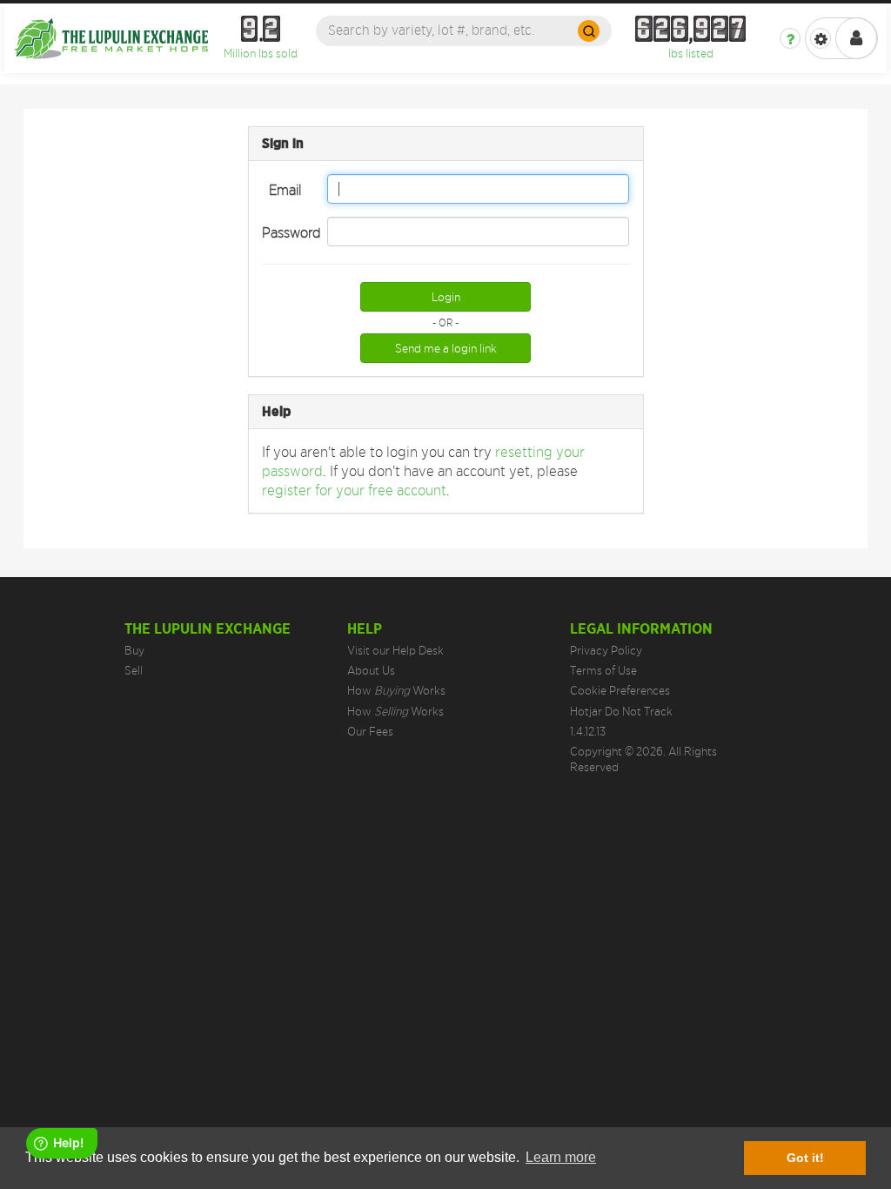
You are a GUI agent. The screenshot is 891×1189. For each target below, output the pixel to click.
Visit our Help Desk (395, 650)
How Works (396, 690)
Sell (133, 670)
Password (288, 232)
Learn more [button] (561, 1157)
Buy (134, 650)
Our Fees (370, 731)
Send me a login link (446, 348)
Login (446, 297)
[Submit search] (589, 31)
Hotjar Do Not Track (621, 711)
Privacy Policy (606, 650)
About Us (371, 670)
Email (285, 189)
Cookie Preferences (620, 690)
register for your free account (354, 490)
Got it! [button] (805, 1158)
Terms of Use (603, 670)
